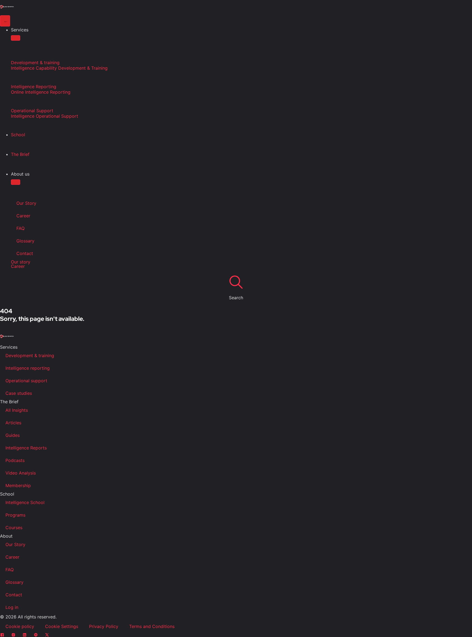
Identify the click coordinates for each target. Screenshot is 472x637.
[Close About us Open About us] (15, 182)
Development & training (29, 355)
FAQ (20, 228)
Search (236, 297)
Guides (12, 435)
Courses (13, 527)
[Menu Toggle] (5, 20)
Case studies (18, 393)
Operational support (26, 380)
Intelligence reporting (27, 368)
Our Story (26, 203)
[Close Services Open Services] (15, 38)
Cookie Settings (61, 626)
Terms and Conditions (152, 626)
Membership (18, 485)
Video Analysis (20, 473)
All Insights (16, 410)
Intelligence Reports (26, 448)
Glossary (25, 241)
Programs (15, 515)
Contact (24, 253)
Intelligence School (25, 502)
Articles (13, 422)
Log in (11, 607)
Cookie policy (19, 626)
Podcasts (15, 460)
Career (23, 215)
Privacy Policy (103, 626)
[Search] (236, 282)
